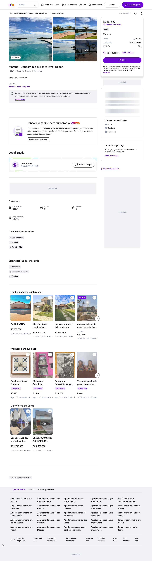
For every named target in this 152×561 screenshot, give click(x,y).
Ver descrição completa (19, 87)
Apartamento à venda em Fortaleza (48, 514)
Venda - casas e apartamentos (39, 13)
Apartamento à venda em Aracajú (129, 507)
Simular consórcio (113, 24)
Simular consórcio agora (38, 139)
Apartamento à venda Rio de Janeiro (75, 514)
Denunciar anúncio (111, 169)
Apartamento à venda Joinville (73, 507)
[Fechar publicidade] (3, 545)
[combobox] (27, 4)
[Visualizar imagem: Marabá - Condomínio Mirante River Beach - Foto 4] (86, 28)
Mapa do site (89, 539)
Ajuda (12, 539)
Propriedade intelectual (71, 539)
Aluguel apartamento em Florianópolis (21, 514)
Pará (10, 13)
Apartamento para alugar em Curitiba (102, 500)
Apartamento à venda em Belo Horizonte (48, 500)
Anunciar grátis (134, 5)
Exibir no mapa (85, 164)
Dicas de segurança (21, 539)
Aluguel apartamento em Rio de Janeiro (21, 521)
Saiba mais (20, 99)
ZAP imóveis (126, 539)
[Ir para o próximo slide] (97, 318)
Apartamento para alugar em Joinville (102, 528)
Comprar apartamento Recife (127, 528)
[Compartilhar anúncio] (141, 13)
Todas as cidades (58, 13)
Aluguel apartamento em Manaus (21, 528)
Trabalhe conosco (101, 539)
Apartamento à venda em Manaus (129, 514)
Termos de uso (38, 539)
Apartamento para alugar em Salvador (102, 521)
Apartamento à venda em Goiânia (48, 521)
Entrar (112, 5)
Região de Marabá (20, 13)
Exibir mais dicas (111, 156)
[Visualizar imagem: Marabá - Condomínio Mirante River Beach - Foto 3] (64, 50)
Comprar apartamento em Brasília (129, 521)
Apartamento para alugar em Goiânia (102, 507)
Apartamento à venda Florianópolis (73, 500)
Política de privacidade (51, 539)
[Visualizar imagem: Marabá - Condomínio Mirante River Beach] (30, 39)
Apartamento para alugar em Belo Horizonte (75, 528)
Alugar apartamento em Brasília (21, 500)
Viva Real (136, 539)
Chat (124, 60)
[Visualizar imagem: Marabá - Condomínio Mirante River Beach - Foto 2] (64, 28)
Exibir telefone (127, 53)
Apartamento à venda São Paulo (75, 521)
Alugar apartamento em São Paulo (21, 507)
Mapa (17, 57)
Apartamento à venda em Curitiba (48, 507)
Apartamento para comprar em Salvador (127, 500)
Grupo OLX (115, 539)
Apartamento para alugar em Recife (102, 514)
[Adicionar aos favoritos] (135, 13)
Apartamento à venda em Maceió (48, 528)
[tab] (18, 489)
